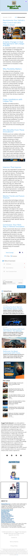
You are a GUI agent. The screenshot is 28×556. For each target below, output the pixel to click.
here (17, 554)
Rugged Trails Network (7, 516)
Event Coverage (9, 252)
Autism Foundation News (8, 522)
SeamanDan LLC (5, 504)
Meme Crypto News (6, 515)
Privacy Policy (14, 546)
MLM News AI (4, 512)
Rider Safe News (5, 513)
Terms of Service (14, 541)
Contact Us (14, 537)
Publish (22, 287)
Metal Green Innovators (7, 521)
